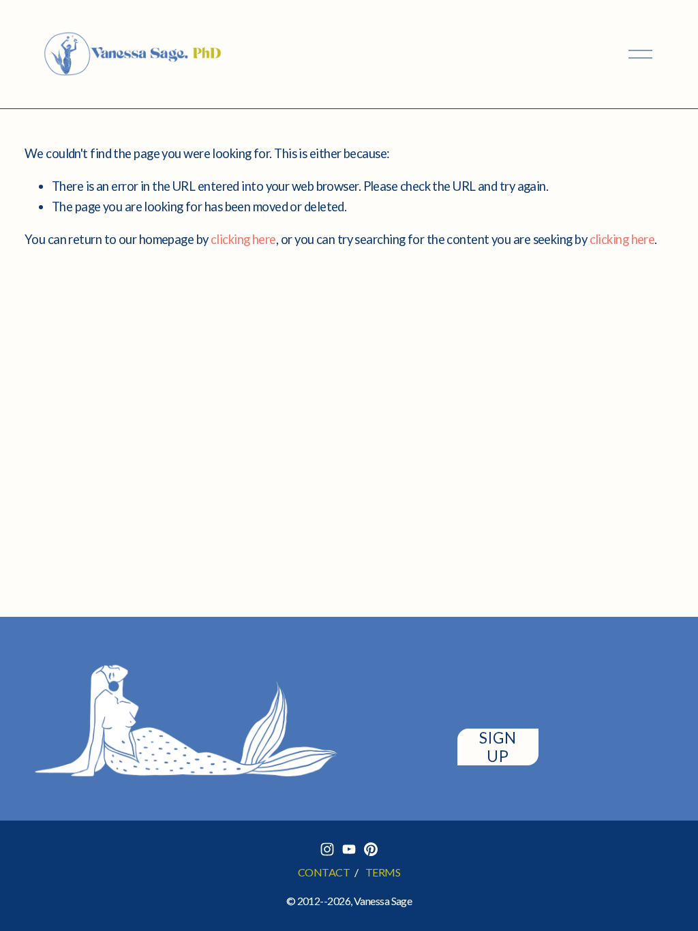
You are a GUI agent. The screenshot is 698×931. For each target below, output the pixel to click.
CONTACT (324, 872)
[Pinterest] (371, 849)
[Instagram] (327, 849)
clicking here (243, 239)
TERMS (382, 872)
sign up (498, 747)
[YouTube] (349, 849)
